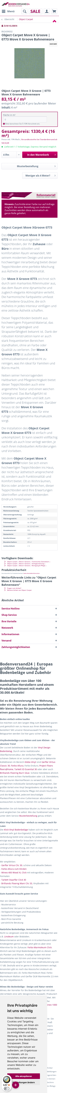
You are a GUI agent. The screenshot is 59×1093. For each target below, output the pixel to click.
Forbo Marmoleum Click (40, 947)
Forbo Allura (17, 765)
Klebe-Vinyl (30, 762)
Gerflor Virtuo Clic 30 (11, 865)
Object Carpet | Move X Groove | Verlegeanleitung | (26, 564)
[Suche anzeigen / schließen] (24, 11)
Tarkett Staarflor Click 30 (13, 879)
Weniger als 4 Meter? (37, 175)
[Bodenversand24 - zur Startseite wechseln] (15, 4)
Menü (11, 11)
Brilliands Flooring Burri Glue (14, 772)
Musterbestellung (27, 166)
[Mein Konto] (47, 11)
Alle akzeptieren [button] (23, 1076)
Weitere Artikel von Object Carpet (19, 590)
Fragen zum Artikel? (14, 588)
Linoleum (9, 936)
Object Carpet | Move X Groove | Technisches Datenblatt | (28, 562)
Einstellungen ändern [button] (24, 1082)
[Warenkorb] (54, 11)
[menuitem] (8, 11)
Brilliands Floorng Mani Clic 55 (16, 883)
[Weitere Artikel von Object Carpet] (53, 44)
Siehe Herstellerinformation (31, 573)
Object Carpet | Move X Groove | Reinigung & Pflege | (26, 566)
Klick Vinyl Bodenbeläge (16, 829)
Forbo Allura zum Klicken (14, 868)
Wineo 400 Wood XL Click (13, 872)
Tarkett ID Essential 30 (25, 769)
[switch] (6, 1088)
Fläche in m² (9, 115)
